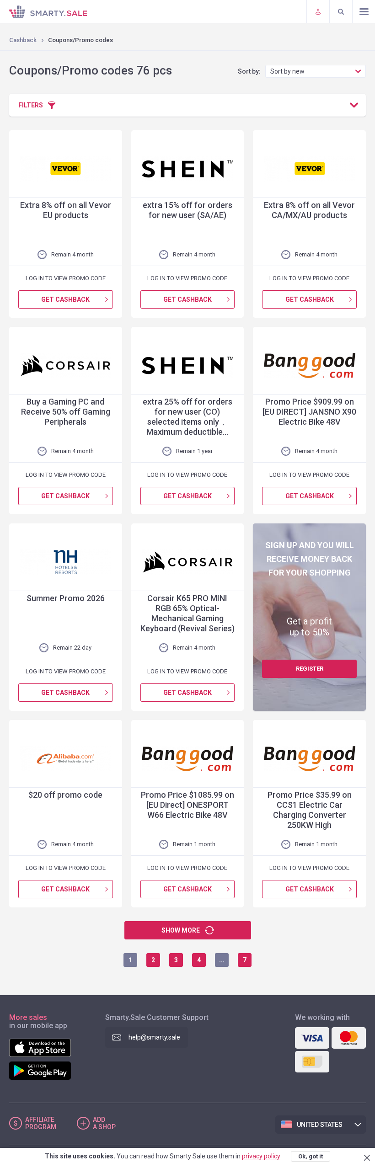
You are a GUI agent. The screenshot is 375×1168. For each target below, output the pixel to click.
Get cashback (65, 299)
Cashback (23, 40)
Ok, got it (310, 1156)
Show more (180, 930)
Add (104, 1123)
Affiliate (40, 1123)
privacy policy (261, 1156)
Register (309, 668)
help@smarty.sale (154, 1037)
